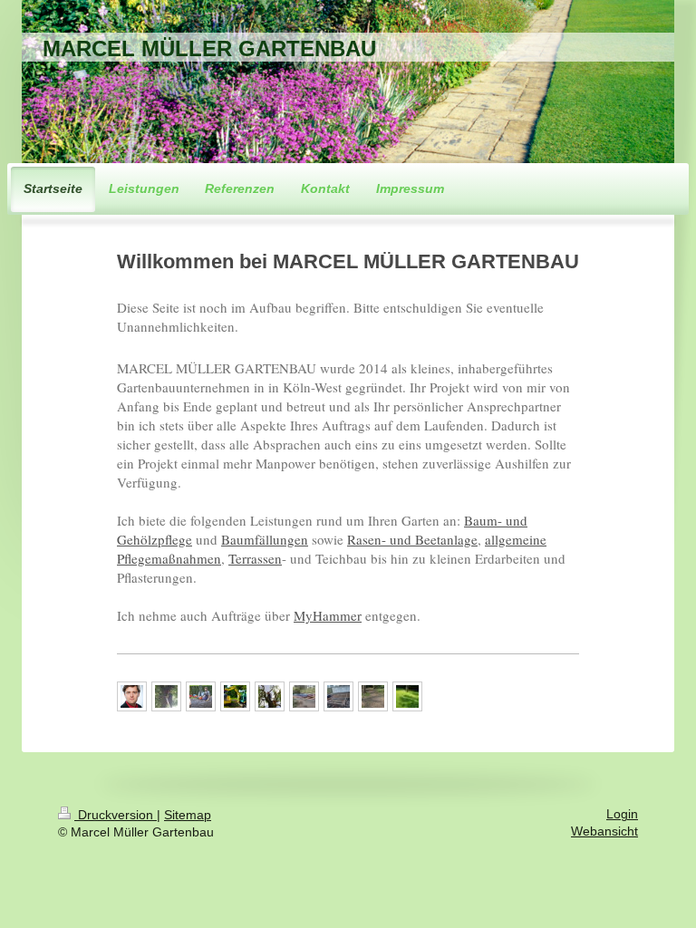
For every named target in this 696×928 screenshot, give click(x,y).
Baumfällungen (264, 539)
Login (622, 814)
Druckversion (115, 815)
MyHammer (328, 615)
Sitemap (187, 815)
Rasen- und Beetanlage (412, 539)
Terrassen (255, 558)
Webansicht (604, 831)
